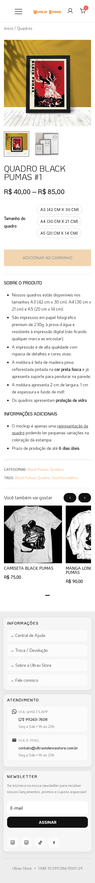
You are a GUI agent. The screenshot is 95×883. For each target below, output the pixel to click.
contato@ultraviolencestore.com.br (48, 747)
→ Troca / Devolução (29, 650)
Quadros (57, 469)
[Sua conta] (70, 11)
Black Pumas (37, 469)
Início (8, 28)
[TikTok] (40, 842)
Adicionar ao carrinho (47, 257)
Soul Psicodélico (64, 477)
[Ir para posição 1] (47, 595)
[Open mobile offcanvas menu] (18, 11)
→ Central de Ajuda (27, 635)
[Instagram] (12, 842)
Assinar (47, 822)
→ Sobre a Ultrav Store (30, 665)
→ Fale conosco (24, 680)
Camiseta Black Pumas (28, 568)
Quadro (43, 477)
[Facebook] (53, 842)
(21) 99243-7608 (33, 719)
